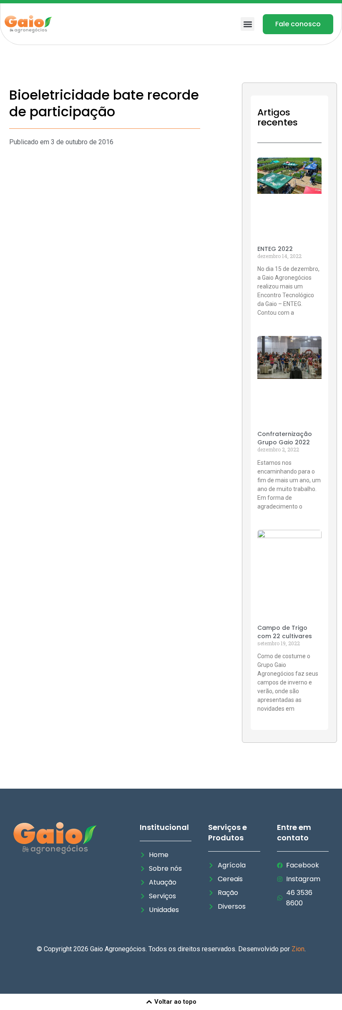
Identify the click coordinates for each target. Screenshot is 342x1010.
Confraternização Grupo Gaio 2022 (284, 438)
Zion (298, 949)
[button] (247, 24)
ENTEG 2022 (275, 249)
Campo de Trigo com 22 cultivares (284, 632)
